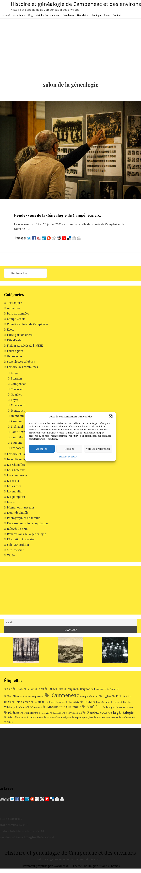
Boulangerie (100, 689)
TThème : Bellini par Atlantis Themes (95, 866)
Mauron (23, 707)
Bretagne (114, 689)
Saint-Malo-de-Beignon (59, 717)
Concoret (17, 389)
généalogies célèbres (21, 361)
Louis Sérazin (103, 702)
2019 (9, 689)
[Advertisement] (70, 44)
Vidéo (11, 555)
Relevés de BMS (17, 529)
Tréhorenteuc (20, 448)
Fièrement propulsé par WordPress (45, 866)
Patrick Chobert (126, 707)
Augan (15, 373)
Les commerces (17, 475)
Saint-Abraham (21, 432)
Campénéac (18, 384)
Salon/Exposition (18, 545)
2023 (31, 689)
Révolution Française (21, 539)
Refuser (69, 448)
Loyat (14, 400)
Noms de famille (18, 513)
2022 (20, 689)
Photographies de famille (23, 518)
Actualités (13, 308)
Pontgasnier (44, 713)
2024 (41, 689)
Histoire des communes (48, 15)
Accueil (6, 15)
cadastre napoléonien (34, 696)
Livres (11, 502)
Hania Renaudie (57, 702)
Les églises (14, 486)
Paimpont (17, 421)
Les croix (13, 481)
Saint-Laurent (36, 717)
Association (19, 15)
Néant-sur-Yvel (21, 416)
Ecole (10, 329)
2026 (60, 689)
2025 (52, 689)
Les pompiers (16, 497)
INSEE (88, 702)
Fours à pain (15, 351)
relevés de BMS (74, 712)
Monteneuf (18, 405)
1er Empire (14, 303)
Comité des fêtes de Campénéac (27, 324)
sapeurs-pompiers (84, 717)
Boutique (96, 15)
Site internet (15, 550)
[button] (110, 416)
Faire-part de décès (19, 335)
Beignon (16, 378)
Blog (30, 15)
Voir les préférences (98, 448)
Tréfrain (114, 717)
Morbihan (94, 706)
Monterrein (18, 410)
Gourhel (16, 394)
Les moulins (15, 491)
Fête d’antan (15, 340)
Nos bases (68, 15)
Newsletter (83, 15)
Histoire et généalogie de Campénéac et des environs (76, 3)
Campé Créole (16, 319)
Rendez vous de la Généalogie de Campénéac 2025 (58, 215)
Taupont (16, 443)
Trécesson (102, 717)
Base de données (18, 313)
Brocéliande (14, 696)
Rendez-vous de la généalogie (26, 534)
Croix (96, 696)
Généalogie (14, 356)
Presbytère (58, 713)
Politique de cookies (69, 456)
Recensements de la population (27, 523)
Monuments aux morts (22, 507)
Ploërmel (17, 426)
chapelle (86, 696)
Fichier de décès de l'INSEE (25, 345)
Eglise (107, 696)
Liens (107, 15)
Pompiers (30, 712)
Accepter (41, 448)
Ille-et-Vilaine (74, 702)
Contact (117, 15)
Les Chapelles (16, 465)
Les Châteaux (16, 470)
